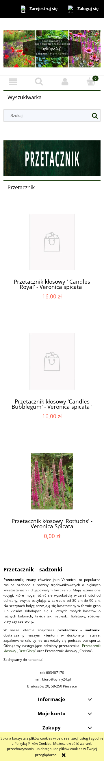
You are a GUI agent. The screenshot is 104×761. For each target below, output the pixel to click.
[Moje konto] (65, 82)
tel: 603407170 (52, 672)
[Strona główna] (52, 46)
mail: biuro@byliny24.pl (52, 679)
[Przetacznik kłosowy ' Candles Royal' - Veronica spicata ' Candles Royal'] (52, 242)
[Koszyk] (91, 81)
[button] (13, 82)
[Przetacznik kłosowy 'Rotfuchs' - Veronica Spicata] (52, 481)
